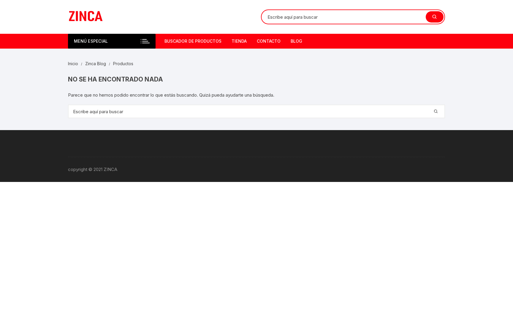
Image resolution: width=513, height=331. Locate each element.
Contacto (269, 41)
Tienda (239, 41)
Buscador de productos (192, 41)
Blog (296, 41)
